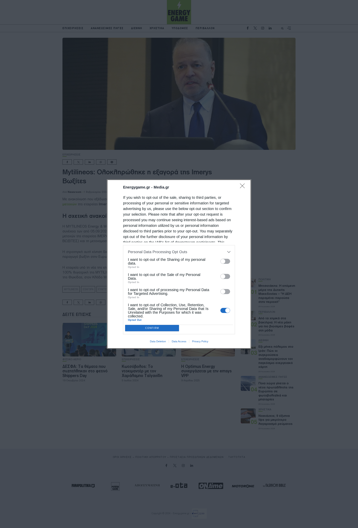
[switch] (225, 261)
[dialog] (179, 264)
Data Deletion (158, 341)
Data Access (179, 341)
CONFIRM (152, 328)
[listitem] (179, 252)
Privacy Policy (200, 341)
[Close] (243, 187)
